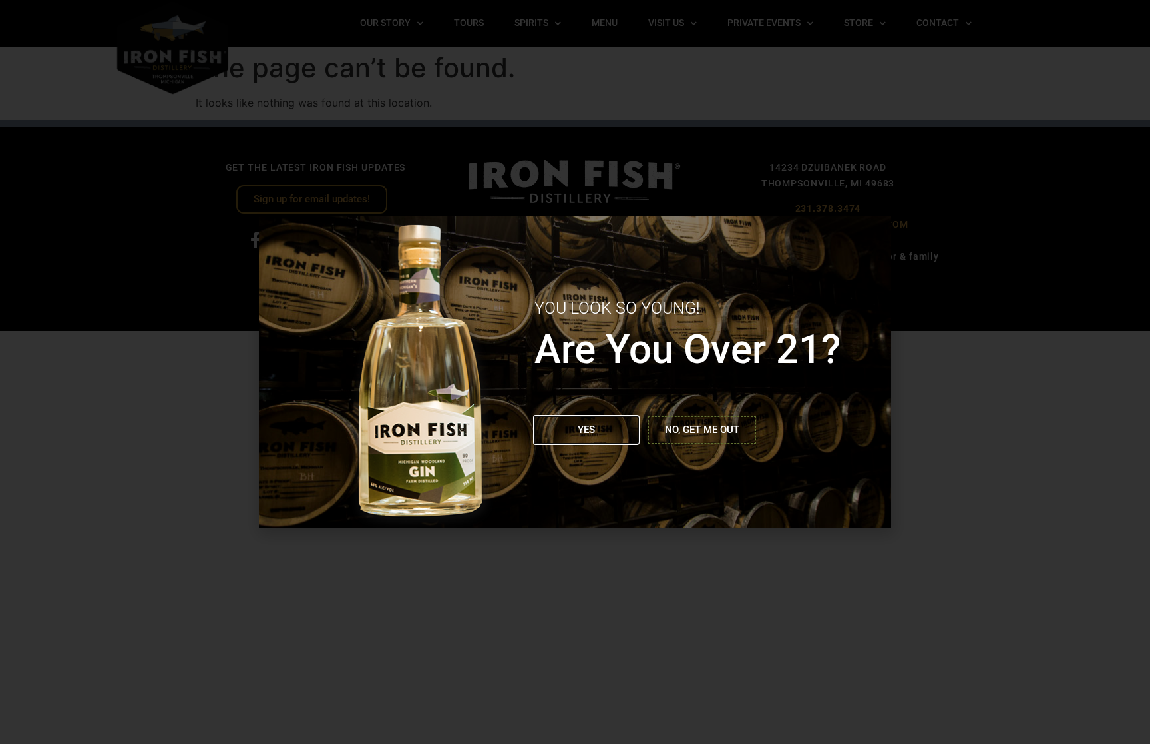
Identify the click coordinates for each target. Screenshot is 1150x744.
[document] (575, 372)
